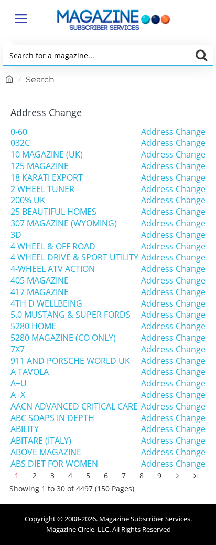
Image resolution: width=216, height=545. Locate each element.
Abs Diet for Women (54, 463)
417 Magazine (39, 292)
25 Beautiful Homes (53, 211)
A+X (17, 395)
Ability (24, 429)
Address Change (173, 132)
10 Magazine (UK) (46, 154)
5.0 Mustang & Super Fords (70, 314)
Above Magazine (45, 452)
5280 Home (33, 326)
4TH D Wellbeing (46, 303)
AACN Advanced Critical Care (74, 406)
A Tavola (29, 372)
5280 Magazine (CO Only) (63, 337)
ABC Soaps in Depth (52, 418)
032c (20, 143)
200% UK (27, 200)
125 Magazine (39, 166)
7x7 (17, 349)
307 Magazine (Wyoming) (63, 223)
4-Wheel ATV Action (52, 269)
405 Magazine (39, 280)
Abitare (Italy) (40, 440)
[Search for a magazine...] (201, 55)
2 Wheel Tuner (42, 189)
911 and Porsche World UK (70, 360)
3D (15, 234)
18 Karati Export (46, 177)
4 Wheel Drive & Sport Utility (74, 257)
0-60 (18, 132)
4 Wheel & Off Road (52, 246)
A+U (18, 383)
